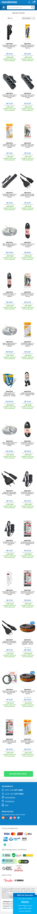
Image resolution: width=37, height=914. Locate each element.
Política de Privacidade (12, 908)
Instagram (10, 798)
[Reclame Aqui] (10, 862)
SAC (7, 805)
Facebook (9, 801)
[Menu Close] (4, 7)
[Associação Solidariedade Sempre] (19, 869)
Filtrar (10, 18)
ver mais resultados (18, 774)
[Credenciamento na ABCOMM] (28, 856)
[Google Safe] (17, 856)
